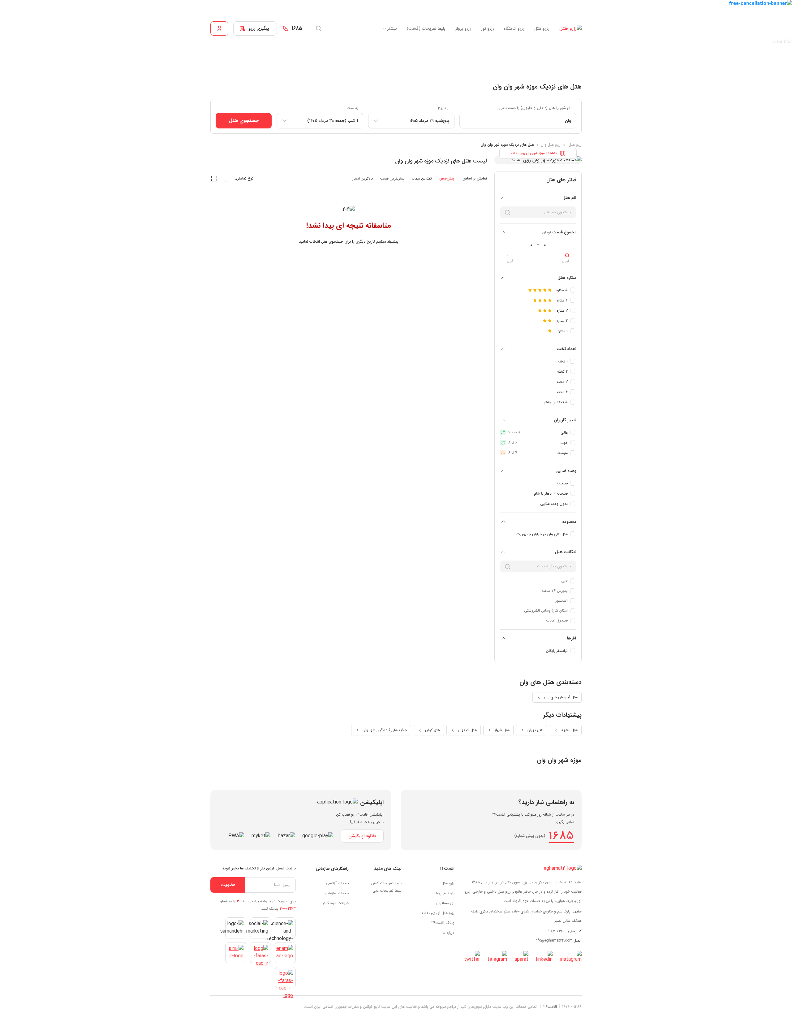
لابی (564, 581)
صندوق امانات (557, 620)
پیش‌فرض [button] (446, 178)
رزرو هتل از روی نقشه (438, 913)
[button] (226, 178)
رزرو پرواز (463, 28)
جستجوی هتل (244, 120)
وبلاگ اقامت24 (442, 923)
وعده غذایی (566, 470)
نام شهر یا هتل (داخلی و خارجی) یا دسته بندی (535, 108)
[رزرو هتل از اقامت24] (570, 28)
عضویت (228, 885)
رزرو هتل (541, 28)
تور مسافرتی (445, 903)
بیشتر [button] (392, 28)
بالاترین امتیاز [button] (362, 178)
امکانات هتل (565, 551)
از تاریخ (444, 108)
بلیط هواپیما (445, 893)
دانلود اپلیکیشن (362, 836)
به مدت (352, 108)
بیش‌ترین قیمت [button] (392, 178)
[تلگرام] (497, 957)
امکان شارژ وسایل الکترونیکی (546, 610)
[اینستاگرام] (571, 957)
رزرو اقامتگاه (514, 28)
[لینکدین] (544, 957)
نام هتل (569, 197)
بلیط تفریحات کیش (386, 883)
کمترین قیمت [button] (422, 178)
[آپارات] (521, 957)
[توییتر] (472, 957)
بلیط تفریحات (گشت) (426, 28)
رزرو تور (487, 28)
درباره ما (448, 933)
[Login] (219, 28)
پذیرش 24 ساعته (555, 591)
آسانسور (562, 601)
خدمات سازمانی (337, 893)
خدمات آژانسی (337, 883)
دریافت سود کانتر (336, 903)
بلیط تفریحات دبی (387, 891)
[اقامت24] (563, 868)
